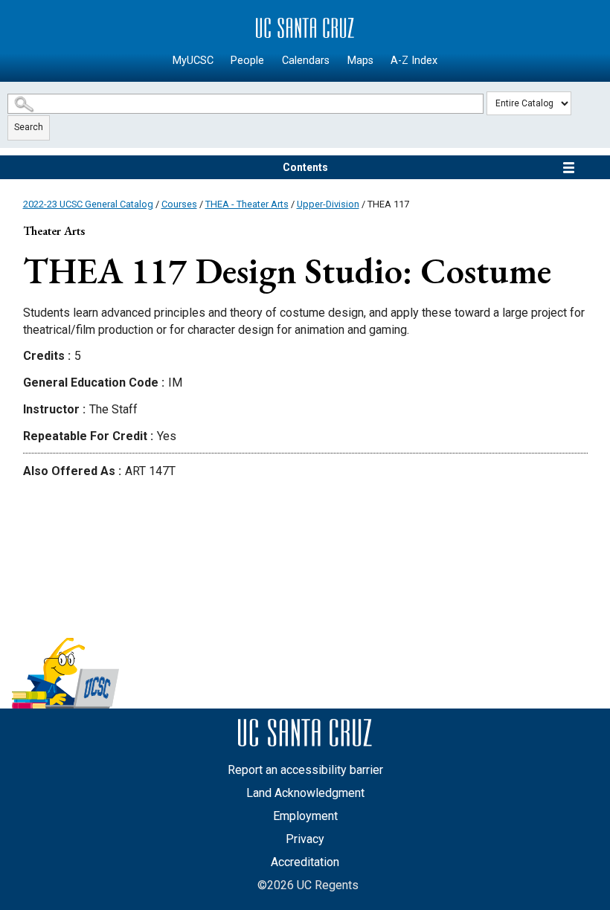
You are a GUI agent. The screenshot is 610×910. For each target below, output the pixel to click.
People (247, 60)
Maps (360, 60)
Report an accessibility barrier (305, 770)
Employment (305, 816)
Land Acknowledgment (305, 793)
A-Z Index (414, 60)
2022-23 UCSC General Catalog (88, 204)
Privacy (305, 839)
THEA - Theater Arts (247, 204)
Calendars (306, 60)
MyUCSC (193, 60)
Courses (179, 204)
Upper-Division (328, 204)
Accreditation (305, 862)
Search (28, 127)
